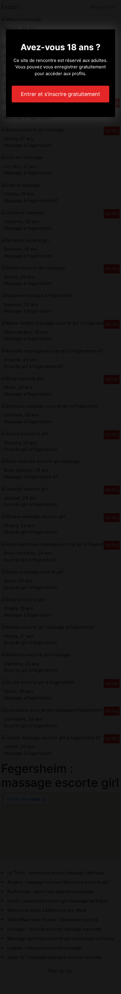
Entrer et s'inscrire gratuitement (60, 94)
